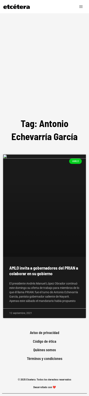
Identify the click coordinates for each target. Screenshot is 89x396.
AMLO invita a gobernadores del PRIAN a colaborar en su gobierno (43, 270)
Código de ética (44, 341)
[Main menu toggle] (81, 6)
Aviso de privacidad (44, 333)
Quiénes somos (44, 350)
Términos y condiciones (44, 358)
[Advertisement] (44, 59)
